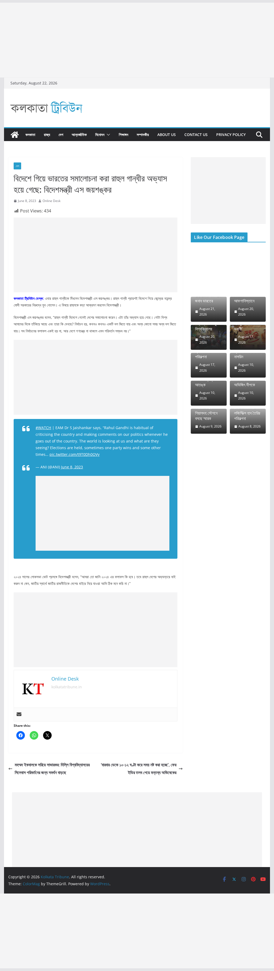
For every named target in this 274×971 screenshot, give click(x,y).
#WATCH (43, 427)
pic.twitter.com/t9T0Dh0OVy (75, 454)
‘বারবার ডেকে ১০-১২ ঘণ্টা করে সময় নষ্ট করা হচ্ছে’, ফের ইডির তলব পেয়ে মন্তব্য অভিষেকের (138, 768)
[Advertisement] (137, 40)
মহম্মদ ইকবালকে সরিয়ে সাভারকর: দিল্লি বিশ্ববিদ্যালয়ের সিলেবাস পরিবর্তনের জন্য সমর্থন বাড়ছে (52, 768)
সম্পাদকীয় (143, 134)
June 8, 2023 (72, 466)
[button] (107, 134)
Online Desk (51, 201)
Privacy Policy (231, 134)
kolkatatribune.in (66, 686)
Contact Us (196, 134)
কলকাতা (30, 134)
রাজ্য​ (47, 134)
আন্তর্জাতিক (79, 134)
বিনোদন (99, 134)
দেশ (61, 134)
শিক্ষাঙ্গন (123, 134)
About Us (166, 134)
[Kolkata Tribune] (14, 134)
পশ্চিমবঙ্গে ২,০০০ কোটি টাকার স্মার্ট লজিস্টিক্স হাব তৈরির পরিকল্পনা (247, 410)
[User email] (19, 714)
